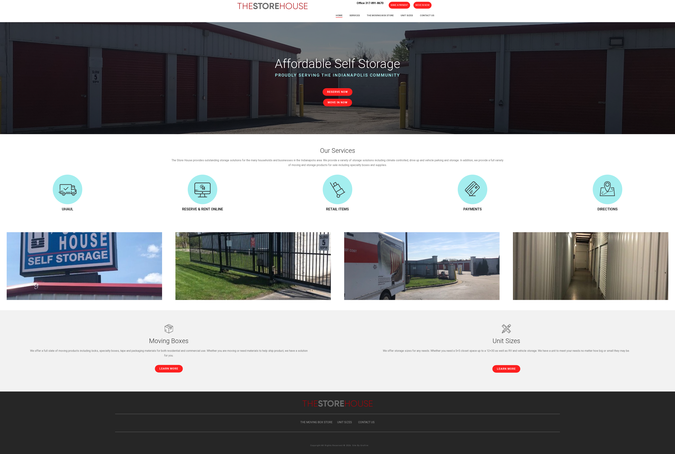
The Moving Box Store (380, 15)
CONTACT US (366, 422)
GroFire (364, 445)
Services (354, 15)
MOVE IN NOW (422, 5)
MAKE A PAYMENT (399, 5)
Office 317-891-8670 (370, 3)
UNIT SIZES (344, 422)
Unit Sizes (407, 15)
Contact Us (427, 15)
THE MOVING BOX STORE (316, 422)
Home (339, 15)
